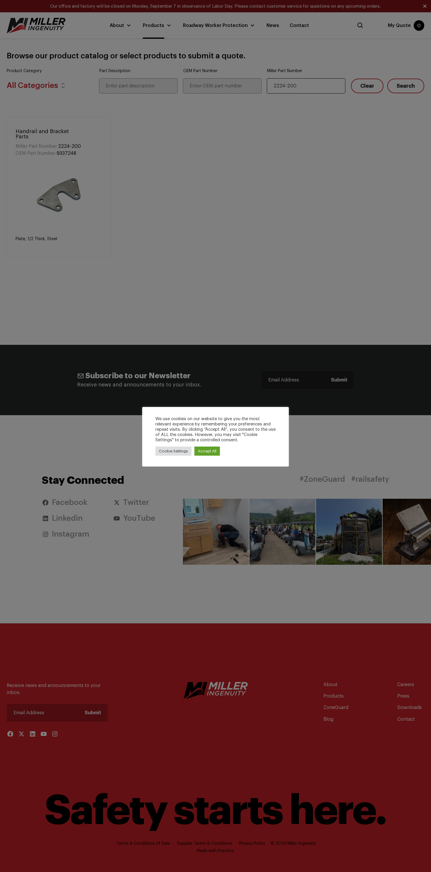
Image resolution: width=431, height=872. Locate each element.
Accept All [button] (207, 451)
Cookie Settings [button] (173, 451)
